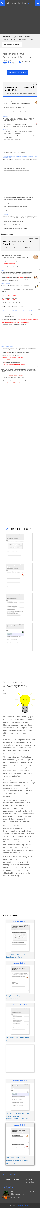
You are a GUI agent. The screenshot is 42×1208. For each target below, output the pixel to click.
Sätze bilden (11, 954)
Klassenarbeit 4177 (20, 963)
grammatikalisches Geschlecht (17, 1119)
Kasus (27, 1113)
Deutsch (8, 39)
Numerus (15, 1116)
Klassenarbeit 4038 (20, 1125)
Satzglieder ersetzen (14, 957)
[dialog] (20, 482)
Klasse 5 (28, 37)
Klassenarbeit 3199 (20, 1081)
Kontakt (17, 1179)
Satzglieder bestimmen (24, 996)
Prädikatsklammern (13, 1160)
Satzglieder (10, 996)
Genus (8, 1116)
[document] (19, 482)
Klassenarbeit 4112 (20, 921)
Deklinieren (20, 1113)
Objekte (9, 998)
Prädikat (16, 998)
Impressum (6, 1179)
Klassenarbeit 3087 (20, 1005)
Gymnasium (17, 37)
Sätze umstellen (22, 954)
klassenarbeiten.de (23, 1205)
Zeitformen (10, 1037)
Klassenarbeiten (18, 3)
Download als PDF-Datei (17, 73)
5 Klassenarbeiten (12, 44)
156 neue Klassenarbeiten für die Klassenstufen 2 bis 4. (23, 1193)
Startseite (7, 37)
